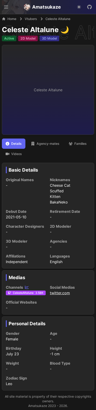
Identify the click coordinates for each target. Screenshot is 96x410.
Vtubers (31, 19)
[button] (6, 7)
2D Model (28, 38)
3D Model (49, 38)
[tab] (13, 144)
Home (11, 19)
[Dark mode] (79, 7)
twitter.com (60, 293)
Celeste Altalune (30, 29)
